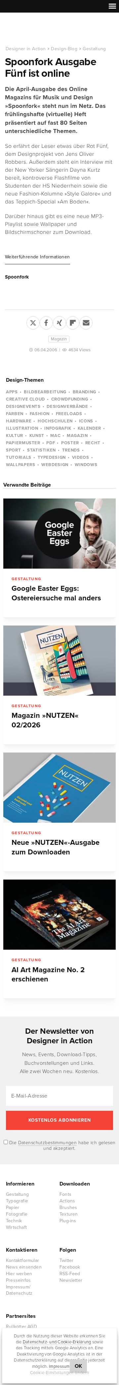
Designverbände (67, 406)
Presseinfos (18, 1280)
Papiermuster (23, 443)
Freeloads (69, 413)
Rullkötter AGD (21, 1326)
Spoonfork (17, 277)
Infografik (57, 428)
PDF (50, 443)
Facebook (70, 1267)
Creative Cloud (25, 399)
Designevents (23, 406)
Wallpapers (20, 464)
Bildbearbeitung (45, 392)
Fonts (65, 1194)
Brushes (68, 1207)
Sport (13, 450)
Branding (84, 392)
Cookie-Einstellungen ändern (59, 1372)
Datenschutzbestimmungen (47, 1143)
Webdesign (54, 464)
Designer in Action (39, 29)
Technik (14, 1221)
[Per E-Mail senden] (86, 321)
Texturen (69, 1214)
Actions (67, 1201)
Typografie (17, 1201)
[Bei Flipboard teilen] (72, 321)
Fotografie (16, 1214)
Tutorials (18, 457)
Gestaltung (94, 49)
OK (78, 1366)
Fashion (40, 413)
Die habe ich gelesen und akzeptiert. (62, 1145)
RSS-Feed (70, 1274)
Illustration (22, 428)
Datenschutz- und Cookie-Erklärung (57, 1342)
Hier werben (19, 1274)
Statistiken (41, 450)
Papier (12, 1207)
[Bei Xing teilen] (59, 321)
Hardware (18, 421)
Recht (92, 443)
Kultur (14, 435)
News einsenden (24, 1267)
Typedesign (52, 457)
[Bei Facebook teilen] (46, 321)
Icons (86, 421)
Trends (71, 450)
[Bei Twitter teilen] (33, 321)
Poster (70, 443)
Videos (80, 457)
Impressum (59, 1366)
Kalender (89, 428)
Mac (55, 435)
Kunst (36, 435)
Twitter (66, 1260)
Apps (12, 392)
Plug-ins (68, 1221)
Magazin (59, 339)
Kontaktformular (22, 1260)
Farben (14, 413)
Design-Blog (64, 49)
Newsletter (71, 1280)
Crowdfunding (69, 399)
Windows (86, 464)
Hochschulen (55, 421)
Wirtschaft (16, 1227)
